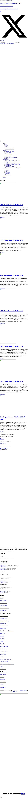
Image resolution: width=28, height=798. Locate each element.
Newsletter (7, 172)
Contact (4, 177)
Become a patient (4, 616)
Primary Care (8, 153)
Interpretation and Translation (7, 664)
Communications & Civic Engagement (13, 167)
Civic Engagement (4, 661)
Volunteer (7, 170)
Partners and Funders (4, 608)
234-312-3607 (3, 567)
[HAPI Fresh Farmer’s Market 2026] (8, 201)
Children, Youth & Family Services (12, 160)
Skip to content (9, 0)
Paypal (1, 641)
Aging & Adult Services (10, 162)
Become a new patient (9, 151)
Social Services (6, 159)
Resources (7, 158)
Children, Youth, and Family (6, 659)
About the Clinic (3, 618)
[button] (0, 11)
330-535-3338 (3, 568)
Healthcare (5, 150)
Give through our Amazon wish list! (9, 9)
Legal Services (8, 165)
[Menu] (0, 141)
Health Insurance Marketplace (11, 157)
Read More (2, 217)
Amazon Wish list (4, 646)
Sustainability (3, 669)
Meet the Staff (3, 600)
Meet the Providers (4, 621)
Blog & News (8, 174)
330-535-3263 (3, 565)
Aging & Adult (3, 654)
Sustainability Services (9, 166)
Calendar (7, 146)
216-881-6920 (3, 582)
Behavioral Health (9, 154)
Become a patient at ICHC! (6, 6)
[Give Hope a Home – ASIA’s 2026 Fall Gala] (7, 413)
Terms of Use (14, 691)
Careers (6, 171)
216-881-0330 (3, 581)
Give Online (2, 639)
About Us (2, 598)
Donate (4, 176)
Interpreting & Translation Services (12, 164)
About (4, 143)
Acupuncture (8, 156)
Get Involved (5, 169)
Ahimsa (1, 656)
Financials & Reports (9, 149)
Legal (1, 666)
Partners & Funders (9, 147)
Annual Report (3, 610)
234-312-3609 (3, 569)
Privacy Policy (23, 690)
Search (1, 42)
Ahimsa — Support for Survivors (12, 163)
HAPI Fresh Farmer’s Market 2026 (11, 205)
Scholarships (7, 173)
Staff (6, 144)
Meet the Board (3, 603)
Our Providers (8, 152)
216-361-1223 (3, 591)
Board (6, 145)
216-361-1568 (3, 592)
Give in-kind (2, 644)
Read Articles (3, 674)
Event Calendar (3, 605)
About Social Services (4, 652)
